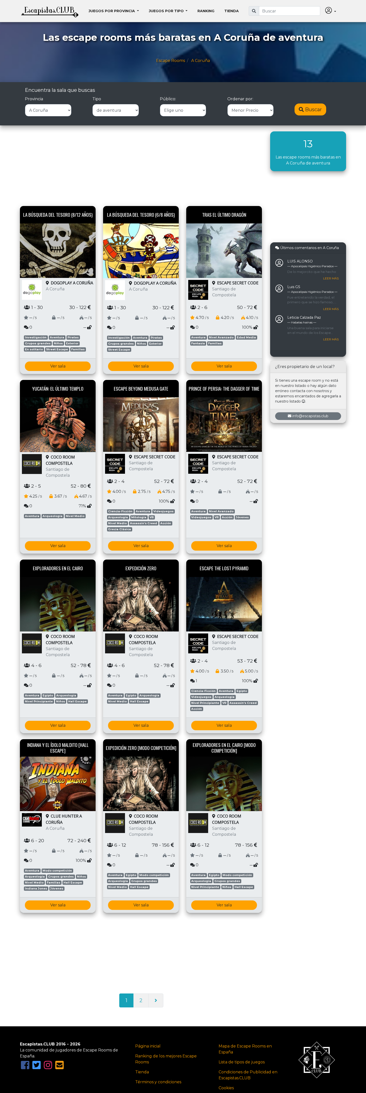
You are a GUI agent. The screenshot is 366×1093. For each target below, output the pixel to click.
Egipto (48, 695)
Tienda (231, 11)
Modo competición (57, 870)
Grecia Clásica (119, 529)
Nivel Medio (75, 516)
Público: (168, 99)
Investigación (36, 337)
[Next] (155, 1000)
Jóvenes (242, 517)
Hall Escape (77, 701)
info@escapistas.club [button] (310, 416)
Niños (58, 343)
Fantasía (198, 343)
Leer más (331, 278)
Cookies (226, 1088)
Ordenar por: (240, 99)
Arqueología (52, 516)
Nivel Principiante (39, 701)
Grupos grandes (38, 343)
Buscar (313, 109)
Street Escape (57, 349)
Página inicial (148, 1046)
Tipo (96, 99)
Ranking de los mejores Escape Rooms (166, 1059)
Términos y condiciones (158, 1082)
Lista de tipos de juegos (242, 1062)
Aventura (57, 337)
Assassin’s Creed (143, 523)
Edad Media (246, 337)
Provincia (34, 99)
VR (152, 517)
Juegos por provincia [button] (112, 11)
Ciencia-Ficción (120, 511)
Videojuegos (163, 511)
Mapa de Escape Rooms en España (245, 1049)
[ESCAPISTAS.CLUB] (50, 11)
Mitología (138, 517)
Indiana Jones (36, 888)
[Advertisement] (141, 166)
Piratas (73, 337)
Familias (78, 349)
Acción (165, 523)
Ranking (205, 11)
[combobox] (289, 11)
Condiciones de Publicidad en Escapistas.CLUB (248, 1075)
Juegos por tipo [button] (167, 11)
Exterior (72, 343)
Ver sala (57, 366)
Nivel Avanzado (221, 337)
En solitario (34, 349)
